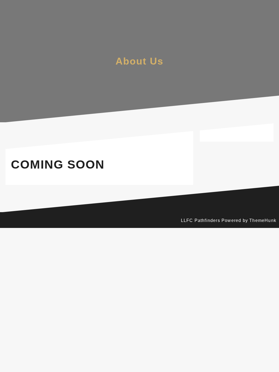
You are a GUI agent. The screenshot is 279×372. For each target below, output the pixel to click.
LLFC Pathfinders (200, 220)
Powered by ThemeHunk (249, 220)
